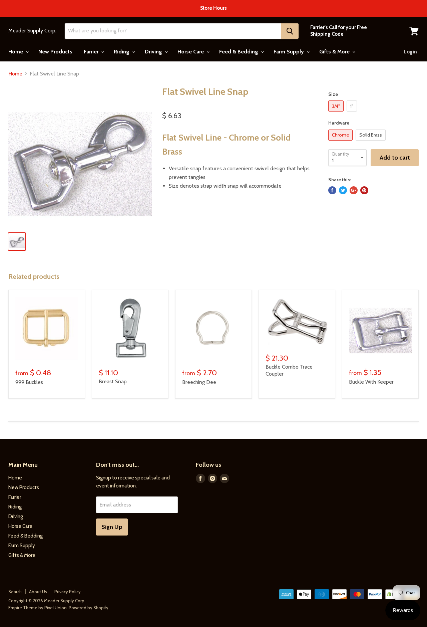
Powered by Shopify (88, 607)
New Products (55, 51)
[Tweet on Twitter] (343, 190)
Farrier (92, 51)
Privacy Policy (67, 591)
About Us (38, 591)
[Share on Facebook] (332, 190)
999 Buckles (29, 382)
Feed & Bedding (239, 51)
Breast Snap (113, 381)
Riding (122, 51)
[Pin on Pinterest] (364, 190)
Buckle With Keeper (371, 382)
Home (16, 51)
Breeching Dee (199, 382)
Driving (154, 51)
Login (410, 52)
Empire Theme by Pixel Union (37, 607)
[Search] (290, 31)
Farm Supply (289, 51)
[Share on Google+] (354, 190)
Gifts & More (335, 51)
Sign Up (111, 527)
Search (15, 591)
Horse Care (191, 51)
